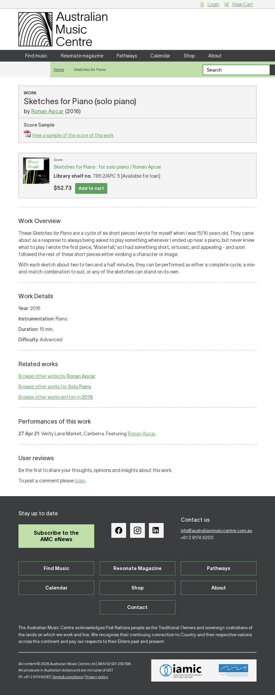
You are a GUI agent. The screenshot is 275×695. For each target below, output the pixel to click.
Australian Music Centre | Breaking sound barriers (62, 29)
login (80, 480)
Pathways (127, 55)
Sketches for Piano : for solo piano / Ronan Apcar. (108, 167)
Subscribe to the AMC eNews (56, 536)
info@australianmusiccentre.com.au (216, 530)
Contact (34, 67)
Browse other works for (54, 386)
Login (213, 4)
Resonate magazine (82, 55)
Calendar (160, 55)
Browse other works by (56, 376)
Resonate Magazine (137, 568)
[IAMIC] (181, 670)
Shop (189, 55)
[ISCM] (234, 670)
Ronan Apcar (47, 111)
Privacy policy (96, 677)
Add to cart (91, 188)
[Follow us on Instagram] (137, 530)
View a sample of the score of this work (73, 135)
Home (59, 69)
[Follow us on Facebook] (118, 530)
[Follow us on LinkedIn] (156, 530)
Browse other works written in (55, 397)
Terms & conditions (67, 677)
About (215, 55)
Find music (36, 55)
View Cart (242, 4)
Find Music (56, 568)
